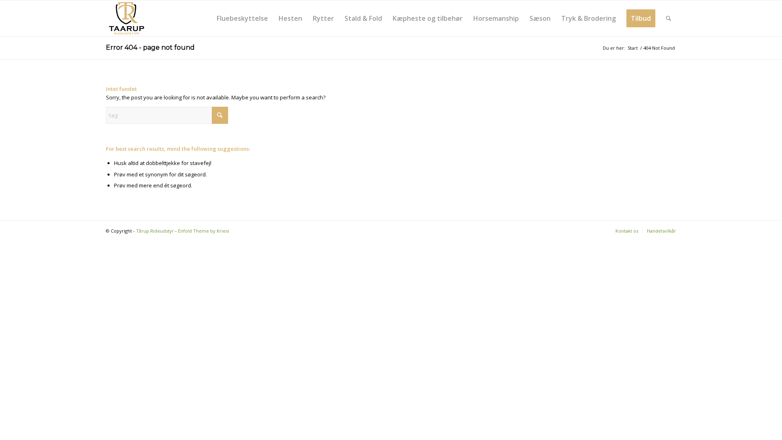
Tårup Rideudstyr (155, 231)
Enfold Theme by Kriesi (203, 231)
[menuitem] (242, 18)
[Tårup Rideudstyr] (126, 18)
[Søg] (669, 18)
